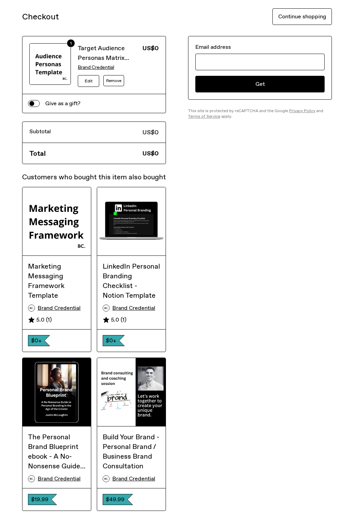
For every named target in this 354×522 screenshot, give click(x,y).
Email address (213, 47)
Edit (89, 81)
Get (260, 84)
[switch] (34, 103)
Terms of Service (204, 116)
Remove (113, 80)
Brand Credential (96, 67)
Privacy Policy (302, 110)
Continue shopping (302, 16)
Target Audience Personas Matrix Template (101, 57)
